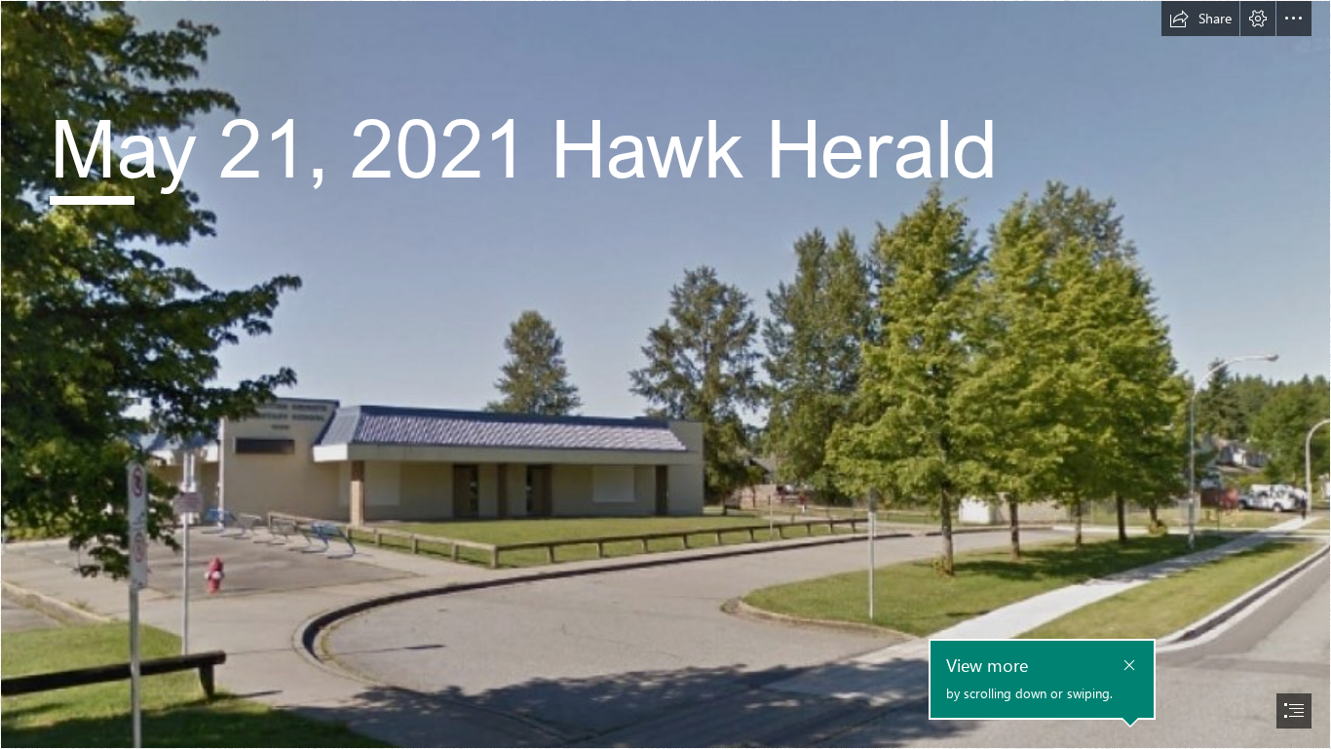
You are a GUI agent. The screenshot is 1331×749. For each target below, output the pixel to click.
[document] (665, 374)
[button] (1200, 18)
